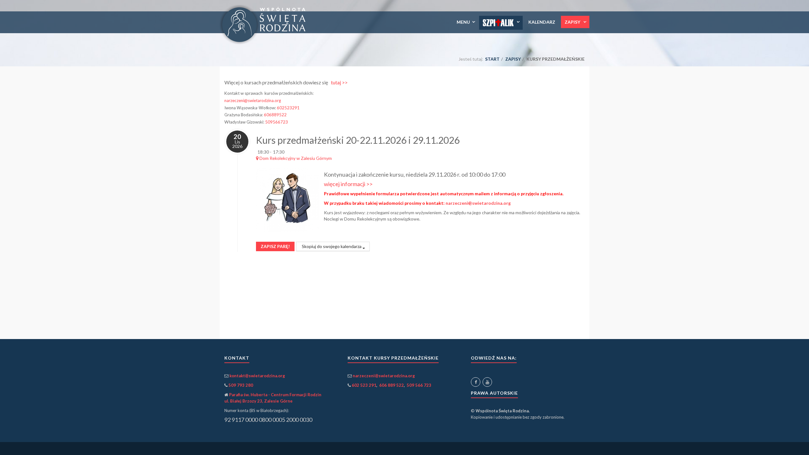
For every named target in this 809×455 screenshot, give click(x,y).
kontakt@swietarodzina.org (257, 375)
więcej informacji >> (348, 183)
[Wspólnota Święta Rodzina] (265, 25)
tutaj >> (339, 82)
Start (492, 59)
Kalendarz (541, 22)
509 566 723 (419, 385)
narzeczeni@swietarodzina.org (252, 100)
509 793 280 (240, 385)
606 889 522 (391, 385)
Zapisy (573, 22)
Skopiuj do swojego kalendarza (331, 246)
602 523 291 (364, 385)
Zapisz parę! (275, 246)
